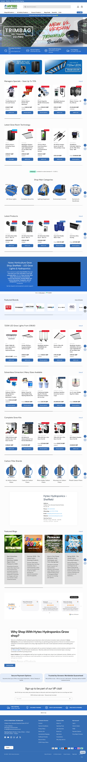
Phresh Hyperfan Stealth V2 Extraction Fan (43, 102)
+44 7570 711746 (54, 511)
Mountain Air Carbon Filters (59, 481)
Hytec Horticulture (15, 754)
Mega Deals (47, 12)
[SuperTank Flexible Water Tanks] (59, 226)
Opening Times (60, 726)
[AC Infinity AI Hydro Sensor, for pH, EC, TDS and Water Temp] (59, 135)
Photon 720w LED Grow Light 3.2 (58, 346)
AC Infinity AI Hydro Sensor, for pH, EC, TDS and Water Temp (59, 146)
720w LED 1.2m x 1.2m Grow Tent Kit (43, 438)
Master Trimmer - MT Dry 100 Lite (75, 101)
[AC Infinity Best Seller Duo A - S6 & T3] (43, 226)
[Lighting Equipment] (44, 190)
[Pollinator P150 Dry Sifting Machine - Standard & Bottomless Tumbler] (11, 383)
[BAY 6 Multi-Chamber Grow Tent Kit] (75, 428)
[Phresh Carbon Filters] (76, 471)
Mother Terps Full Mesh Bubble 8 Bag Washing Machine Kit (27, 394)
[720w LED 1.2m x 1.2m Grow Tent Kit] (43, 428)
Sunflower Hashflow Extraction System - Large (59, 394)
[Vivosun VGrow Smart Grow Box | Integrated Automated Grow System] (43, 135)
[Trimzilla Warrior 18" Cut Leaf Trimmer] (11, 92)
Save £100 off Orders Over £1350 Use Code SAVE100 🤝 (43, 15)
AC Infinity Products (22, 12)
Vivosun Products (36, 12)
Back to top (43, 712)
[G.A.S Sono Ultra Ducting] (75, 226)
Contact (3, 1)
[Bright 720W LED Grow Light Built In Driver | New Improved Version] (11, 336)
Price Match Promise (77, 734)
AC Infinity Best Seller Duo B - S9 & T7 (27, 236)
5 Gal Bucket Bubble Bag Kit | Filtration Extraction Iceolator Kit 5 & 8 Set (43, 395)
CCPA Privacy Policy (43, 742)
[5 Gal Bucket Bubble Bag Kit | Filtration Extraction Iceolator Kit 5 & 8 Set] (43, 383)
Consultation (59, 737)
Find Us (8, 1)
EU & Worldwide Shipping (17, 1)
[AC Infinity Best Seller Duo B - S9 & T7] (27, 226)
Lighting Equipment (43, 199)
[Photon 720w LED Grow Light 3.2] (59, 336)
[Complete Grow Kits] (27, 190)
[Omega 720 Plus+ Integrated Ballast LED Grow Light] (27, 336)
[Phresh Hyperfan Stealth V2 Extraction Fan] (43, 92)
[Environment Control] (60, 190)
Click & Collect (76, 726)
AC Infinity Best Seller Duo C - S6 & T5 (11, 236)
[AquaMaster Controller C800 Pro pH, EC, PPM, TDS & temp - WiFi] (75, 135)
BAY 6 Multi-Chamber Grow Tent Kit (75, 438)
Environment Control (59, 199)
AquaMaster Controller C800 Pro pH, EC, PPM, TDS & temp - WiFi (75, 147)
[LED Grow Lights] (11, 190)
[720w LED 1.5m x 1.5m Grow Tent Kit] (59, 428)
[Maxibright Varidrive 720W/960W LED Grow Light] (43, 336)
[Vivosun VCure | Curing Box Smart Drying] (11, 135)
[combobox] (47, 6)
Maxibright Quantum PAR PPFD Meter (59, 101)
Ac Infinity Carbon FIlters (11, 481)
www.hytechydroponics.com (55, 516)
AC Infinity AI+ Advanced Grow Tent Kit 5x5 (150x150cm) (27, 439)
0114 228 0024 (51, 509)
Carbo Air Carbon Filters (27, 481)
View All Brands (79, 300)
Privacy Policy (41, 728)
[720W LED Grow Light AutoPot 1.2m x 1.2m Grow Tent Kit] (11, 428)
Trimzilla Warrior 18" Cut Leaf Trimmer (11, 101)
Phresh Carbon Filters (75, 480)
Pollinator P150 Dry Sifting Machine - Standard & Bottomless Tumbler (11, 395)
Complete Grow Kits (27, 199)
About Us (58, 723)
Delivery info (41, 731)
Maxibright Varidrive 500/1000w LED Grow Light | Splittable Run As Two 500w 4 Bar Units (27, 148)
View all (81, 81)
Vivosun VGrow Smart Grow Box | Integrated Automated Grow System (42, 148)
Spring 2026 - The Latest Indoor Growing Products (73, 558)
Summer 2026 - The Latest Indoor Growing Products (33, 558)
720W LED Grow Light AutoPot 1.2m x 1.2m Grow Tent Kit (11, 439)
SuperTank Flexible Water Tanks (59, 236)
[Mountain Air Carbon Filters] (60, 471)
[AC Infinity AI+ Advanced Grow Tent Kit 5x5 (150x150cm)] (27, 428)
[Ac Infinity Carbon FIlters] (11, 471)
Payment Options (76, 731)
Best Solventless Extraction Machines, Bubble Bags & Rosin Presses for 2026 (12, 560)
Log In (73, 723)
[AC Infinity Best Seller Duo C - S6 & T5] (11, 226)
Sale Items (59, 734)
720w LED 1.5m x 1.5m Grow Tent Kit (59, 438)
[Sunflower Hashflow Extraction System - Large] (59, 383)
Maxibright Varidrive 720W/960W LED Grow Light (43, 347)
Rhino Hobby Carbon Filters (43, 481)
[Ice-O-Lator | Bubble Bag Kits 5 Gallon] (75, 383)
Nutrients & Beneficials (75, 200)
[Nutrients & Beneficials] (76, 190)
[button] (81, 6)
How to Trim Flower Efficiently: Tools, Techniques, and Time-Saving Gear (53, 559)
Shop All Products (9, 12)
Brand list (54, 12)
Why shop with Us (60, 739)
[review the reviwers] (37, 601)
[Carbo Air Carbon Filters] (27, 471)
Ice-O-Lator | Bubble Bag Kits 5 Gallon (75, 393)
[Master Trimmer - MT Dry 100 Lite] (75, 92)
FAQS (73, 728)
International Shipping (43, 734)
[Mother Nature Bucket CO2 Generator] (27, 92)
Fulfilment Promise (43, 737)
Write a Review (74, 597)
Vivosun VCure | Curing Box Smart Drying (10, 146)
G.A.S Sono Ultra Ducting (74, 236)
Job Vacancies (60, 728)
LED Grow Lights (11, 199)
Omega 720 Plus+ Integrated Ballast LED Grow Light (26, 347)
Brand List (58, 731)
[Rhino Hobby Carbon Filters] (44, 471)
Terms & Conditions (43, 726)
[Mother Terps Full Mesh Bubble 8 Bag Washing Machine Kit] (27, 383)
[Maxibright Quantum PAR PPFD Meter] (59, 92)
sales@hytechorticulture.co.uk (54, 513)
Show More (9, 665)
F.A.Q (60, 12)
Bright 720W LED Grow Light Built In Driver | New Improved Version (10, 348)
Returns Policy (42, 739)
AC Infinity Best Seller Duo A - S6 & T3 (43, 236)
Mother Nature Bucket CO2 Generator (26, 102)
